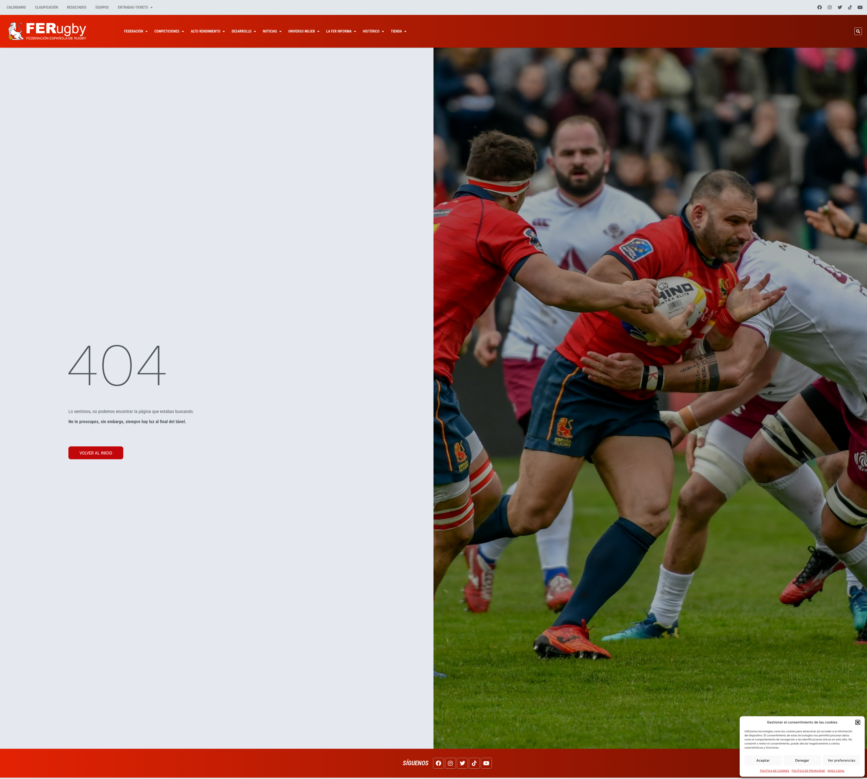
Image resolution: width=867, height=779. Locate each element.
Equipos (102, 7)
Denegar (802, 760)
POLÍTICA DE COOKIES (774, 770)
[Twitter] (839, 7)
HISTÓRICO (371, 31)
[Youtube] (860, 7)
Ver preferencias (841, 760)
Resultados (76, 7)
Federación (133, 31)
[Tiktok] (850, 7)
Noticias (270, 31)
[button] (857, 722)
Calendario (16, 7)
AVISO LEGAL (836, 770)
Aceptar (763, 760)
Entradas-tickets (133, 7)
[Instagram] (829, 7)
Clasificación (46, 7)
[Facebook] (819, 7)
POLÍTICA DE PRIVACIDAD (808, 770)
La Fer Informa (339, 31)
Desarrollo (242, 31)
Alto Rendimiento (205, 31)
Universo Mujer (301, 31)
